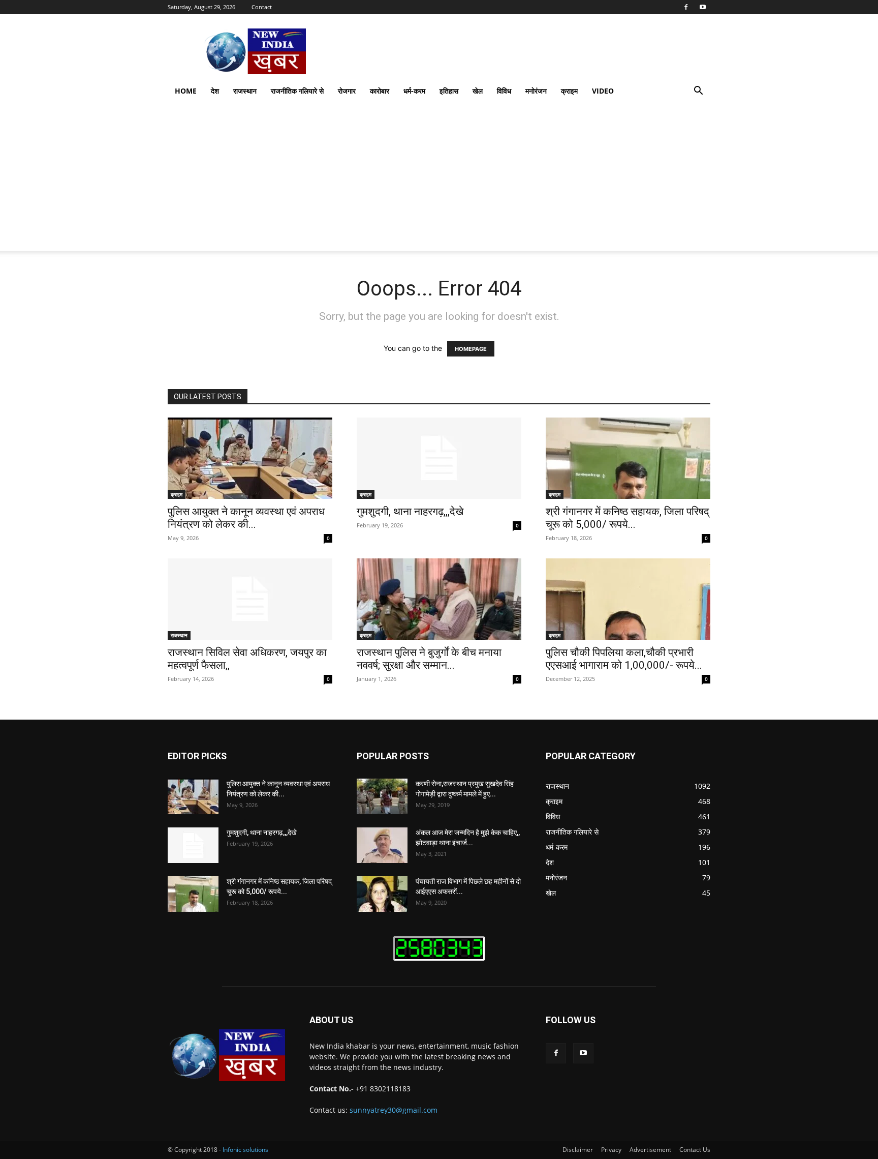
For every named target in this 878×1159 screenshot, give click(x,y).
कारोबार (379, 91)
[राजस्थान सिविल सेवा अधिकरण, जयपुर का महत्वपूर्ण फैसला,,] (250, 599)
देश (215, 91)
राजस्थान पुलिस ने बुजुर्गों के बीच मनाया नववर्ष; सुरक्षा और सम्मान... (429, 658)
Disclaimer (577, 1149)
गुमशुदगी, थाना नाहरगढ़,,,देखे (410, 512)
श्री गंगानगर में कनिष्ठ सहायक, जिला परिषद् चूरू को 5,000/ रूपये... (627, 518)
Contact (262, 7)
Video (603, 91)
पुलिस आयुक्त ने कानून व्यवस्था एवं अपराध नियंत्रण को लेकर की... (246, 518)
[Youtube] (702, 7)
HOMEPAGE (471, 348)
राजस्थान (245, 91)
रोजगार (347, 91)
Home (186, 91)
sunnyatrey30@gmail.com (393, 1110)
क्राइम (569, 91)
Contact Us (694, 1149)
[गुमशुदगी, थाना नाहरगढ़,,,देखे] (439, 458)
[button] (698, 92)
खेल (478, 91)
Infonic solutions (245, 1149)
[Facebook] (686, 7)
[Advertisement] (439, 179)
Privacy (611, 1149)
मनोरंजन (536, 91)
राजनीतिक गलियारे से (297, 91)
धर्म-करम (414, 91)
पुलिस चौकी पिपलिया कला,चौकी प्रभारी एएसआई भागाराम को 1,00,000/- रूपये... (624, 658)
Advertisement (650, 1149)
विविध (504, 91)
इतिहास (449, 91)
